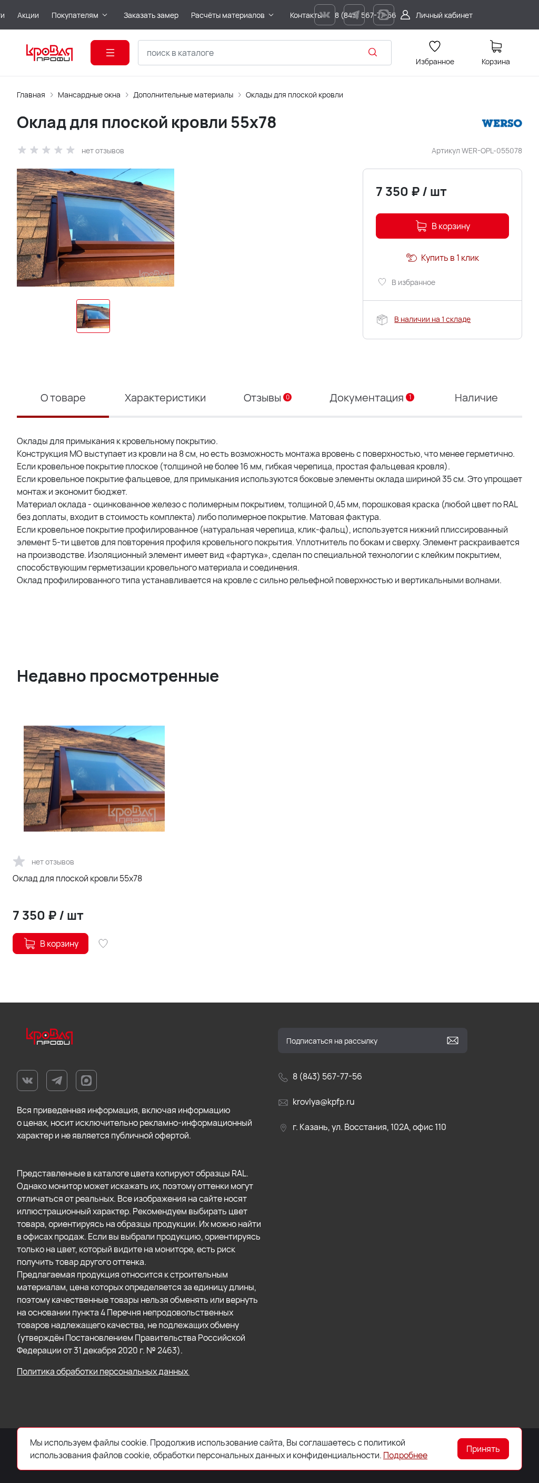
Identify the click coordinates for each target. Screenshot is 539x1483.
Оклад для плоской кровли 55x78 (77, 878)
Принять (483, 1449)
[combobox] (265, 52)
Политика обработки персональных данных (103, 1371)
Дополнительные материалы (183, 95)
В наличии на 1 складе (432, 319)
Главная (31, 95)
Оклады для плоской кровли (294, 95)
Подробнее (405, 1455)
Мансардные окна (89, 95)
